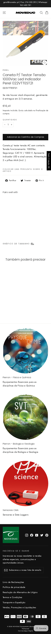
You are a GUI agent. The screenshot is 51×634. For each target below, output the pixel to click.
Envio (21, 110)
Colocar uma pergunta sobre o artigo (23, 170)
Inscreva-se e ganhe (16, 551)
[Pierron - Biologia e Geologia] (25, 417)
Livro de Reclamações (13, 582)
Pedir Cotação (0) (48, 160)
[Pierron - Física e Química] (25, 350)
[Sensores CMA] (25, 483)
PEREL (6, 70)
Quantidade (10, 120)
